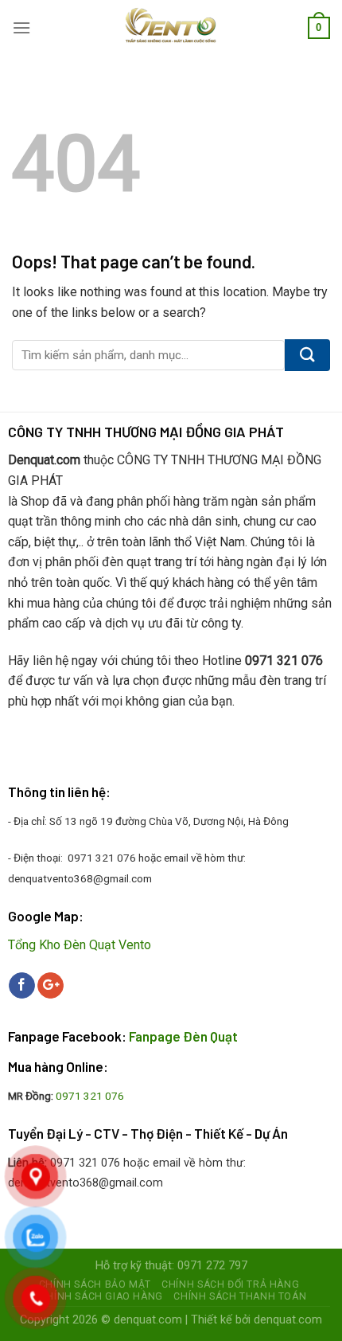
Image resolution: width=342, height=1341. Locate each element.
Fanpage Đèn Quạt (183, 1036)
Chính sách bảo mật (95, 1284)
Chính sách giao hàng (101, 1296)
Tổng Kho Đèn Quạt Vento (79, 944)
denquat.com (148, 1320)
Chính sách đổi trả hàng (230, 1284)
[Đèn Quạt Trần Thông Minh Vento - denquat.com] (171, 28)
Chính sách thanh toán (239, 1296)
